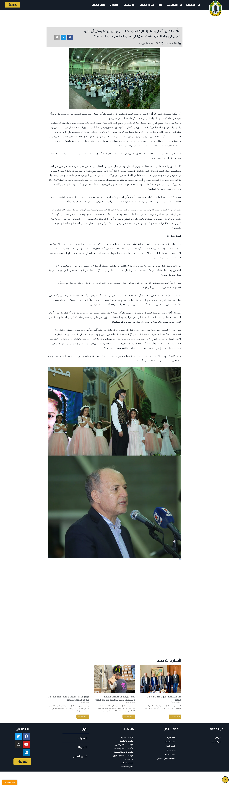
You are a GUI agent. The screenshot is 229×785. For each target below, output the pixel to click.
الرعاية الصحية (170, 754)
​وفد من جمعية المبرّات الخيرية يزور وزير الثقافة (164, 698)
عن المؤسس (174, 5)
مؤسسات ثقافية (126, 762)
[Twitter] (18, 736)
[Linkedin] (26, 752)
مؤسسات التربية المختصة (123, 752)
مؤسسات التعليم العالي (124, 744)
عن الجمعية (193, 5)
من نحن (218, 737)
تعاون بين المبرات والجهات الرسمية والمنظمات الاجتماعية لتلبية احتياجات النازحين (115, 698)
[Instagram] (18, 744)
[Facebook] (26, 736)
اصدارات (113, 5)
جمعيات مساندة (127, 766)
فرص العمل (98, 5)
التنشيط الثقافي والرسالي (166, 758)
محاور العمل (171, 728)
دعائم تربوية (171, 750)
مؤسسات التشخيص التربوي (123, 755)
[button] (12, 5)
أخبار (160, 5)
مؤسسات (128, 728)
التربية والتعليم (170, 742)
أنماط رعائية (171, 737)
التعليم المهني (170, 746)
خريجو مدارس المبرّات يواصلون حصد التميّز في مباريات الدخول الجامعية (68, 698)
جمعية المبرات (146, 43)
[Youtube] (26, 744)
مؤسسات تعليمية (126, 741)
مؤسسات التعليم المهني (123, 748)
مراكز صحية (129, 759)
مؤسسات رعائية (127, 737)
